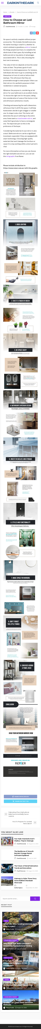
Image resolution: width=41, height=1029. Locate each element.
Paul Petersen (21, 871)
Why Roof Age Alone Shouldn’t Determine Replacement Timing (17, 944)
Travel (6, 979)
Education (8, 957)
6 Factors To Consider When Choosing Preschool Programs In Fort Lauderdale (20, 963)
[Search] (38, 3)
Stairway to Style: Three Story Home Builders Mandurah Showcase (25, 881)
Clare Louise (10, 988)
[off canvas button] (2, 3)
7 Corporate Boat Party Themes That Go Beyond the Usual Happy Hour (19, 984)
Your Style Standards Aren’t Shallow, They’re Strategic (24, 840)
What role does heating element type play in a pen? (20, 925)
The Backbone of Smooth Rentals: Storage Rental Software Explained (24, 853)
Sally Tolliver (10, 949)
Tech (6, 921)
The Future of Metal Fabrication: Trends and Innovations (26, 867)
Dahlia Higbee (18, 888)
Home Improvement (10, 940)
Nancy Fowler (10, 929)
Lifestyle (7, 16)
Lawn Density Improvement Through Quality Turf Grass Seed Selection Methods (19, 1002)
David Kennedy (10, 26)
